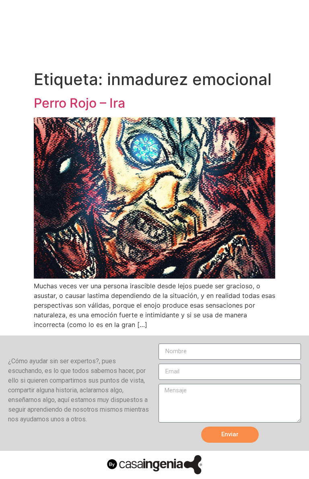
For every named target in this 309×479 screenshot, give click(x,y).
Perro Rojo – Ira (79, 103)
